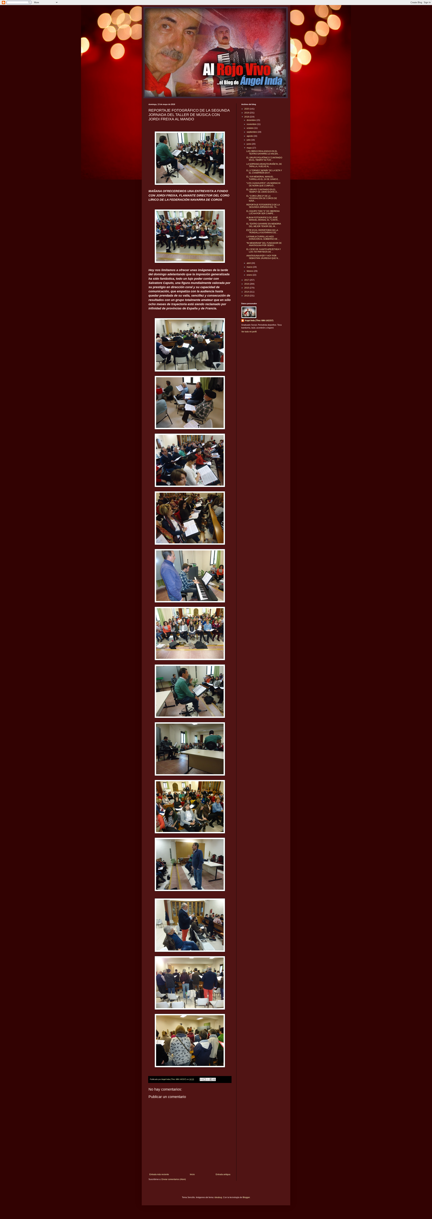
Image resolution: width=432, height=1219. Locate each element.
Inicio (192, 1174)
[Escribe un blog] (204, 1079)
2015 (247, 288)
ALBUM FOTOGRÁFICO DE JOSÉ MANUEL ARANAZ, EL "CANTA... (262, 218)
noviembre (252, 124)
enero (250, 275)
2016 (247, 284)
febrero (250, 271)
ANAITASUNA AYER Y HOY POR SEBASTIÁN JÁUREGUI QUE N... (262, 257)
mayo (249, 148)
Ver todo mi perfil (249, 331)
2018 (247, 117)
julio (249, 140)
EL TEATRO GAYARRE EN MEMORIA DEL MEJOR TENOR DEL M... (263, 225)
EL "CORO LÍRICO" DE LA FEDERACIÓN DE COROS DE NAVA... (261, 198)
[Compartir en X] (207, 1079)
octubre (250, 128)
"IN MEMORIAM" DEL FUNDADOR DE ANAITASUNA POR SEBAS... (264, 244)
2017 (247, 280)
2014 (247, 292)
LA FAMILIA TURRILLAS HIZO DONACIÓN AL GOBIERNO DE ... (262, 237)
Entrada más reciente (159, 1174)
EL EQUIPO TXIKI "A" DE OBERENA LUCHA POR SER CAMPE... (262, 212)
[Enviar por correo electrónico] (201, 1079)
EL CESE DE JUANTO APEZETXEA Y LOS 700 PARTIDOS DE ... (263, 250)
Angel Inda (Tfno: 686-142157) (259, 320)
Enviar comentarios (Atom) (173, 1179)
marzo (250, 267)
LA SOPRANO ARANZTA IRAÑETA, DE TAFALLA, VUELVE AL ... (264, 165)
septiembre (252, 132)
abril (249, 263)
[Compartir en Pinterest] (214, 1079)
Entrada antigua (223, 1174)
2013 (247, 296)
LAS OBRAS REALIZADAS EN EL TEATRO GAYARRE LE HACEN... (262, 152)
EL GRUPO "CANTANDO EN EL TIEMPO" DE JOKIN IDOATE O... (262, 190)
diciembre (251, 120)
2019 (247, 113)
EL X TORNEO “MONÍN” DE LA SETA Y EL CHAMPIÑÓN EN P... (264, 171)
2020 (247, 109)
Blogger (246, 1197)
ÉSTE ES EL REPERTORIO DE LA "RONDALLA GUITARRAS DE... (262, 231)
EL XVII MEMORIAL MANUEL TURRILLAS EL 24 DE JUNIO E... (262, 178)
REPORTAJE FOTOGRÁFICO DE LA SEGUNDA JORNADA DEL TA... (263, 206)
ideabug (218, 1197)
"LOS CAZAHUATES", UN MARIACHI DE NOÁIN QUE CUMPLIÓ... (263, 184)
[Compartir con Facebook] (211, 1079)
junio (249, 144)
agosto (250, 136)
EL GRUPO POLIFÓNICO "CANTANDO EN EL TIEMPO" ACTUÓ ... (264, 158)
